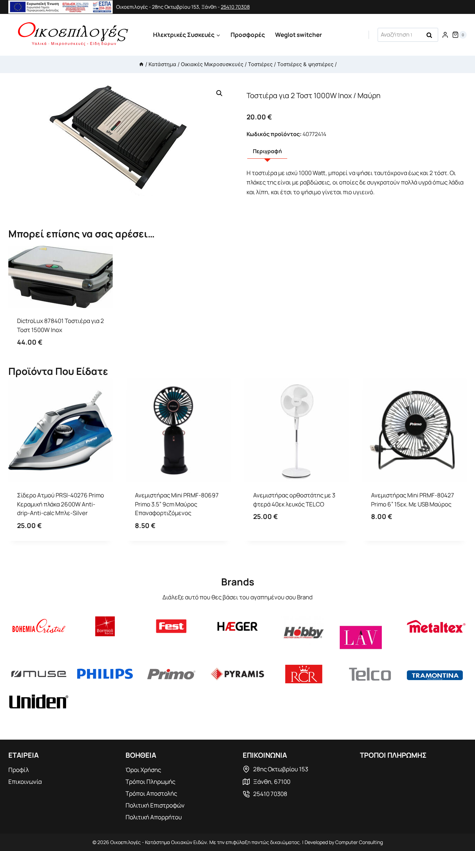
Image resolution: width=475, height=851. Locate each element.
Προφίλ (18, 770)
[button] (219, 93)
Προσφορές (248, 35)
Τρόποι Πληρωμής (150, 782)
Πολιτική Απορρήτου (154, 817)
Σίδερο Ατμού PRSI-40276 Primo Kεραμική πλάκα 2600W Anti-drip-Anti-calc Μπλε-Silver (60, 504)
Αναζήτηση (431, 35)
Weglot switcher (298, 35)
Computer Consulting (359, 842)
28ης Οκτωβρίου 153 (280, 769)
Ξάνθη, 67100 (271, 782)
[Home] (141, 64)
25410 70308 (235, 6)
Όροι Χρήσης (143, 770)
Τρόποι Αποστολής (151, 793)
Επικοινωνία (25, 782)
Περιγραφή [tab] (267, 151)
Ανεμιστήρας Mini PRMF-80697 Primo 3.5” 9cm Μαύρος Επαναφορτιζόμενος (177, 504)
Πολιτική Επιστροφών (155, 805)
